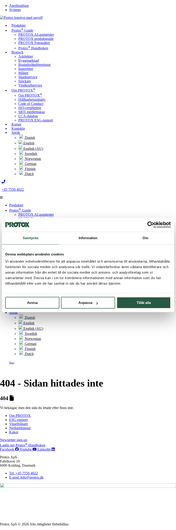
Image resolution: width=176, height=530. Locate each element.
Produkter (18, 25)
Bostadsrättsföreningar (34, 65)
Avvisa (32, 303)
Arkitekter (25, 56)
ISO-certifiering (29, 108)
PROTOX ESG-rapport (35, 120)
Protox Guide (22, 30)
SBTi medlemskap (31, 112)
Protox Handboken (33, 48)
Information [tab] (88, 238)
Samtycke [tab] (30, 238)
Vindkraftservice (30, 85)
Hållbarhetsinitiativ (32, 99)
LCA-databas (28, 116)
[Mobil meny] (1, 197)
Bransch (17, 52)
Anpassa (85, 303)
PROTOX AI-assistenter (36, 34)
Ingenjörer (25, 69)
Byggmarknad (28, 60)
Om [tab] (145, 238)
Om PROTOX (23, 89)
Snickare (24, 81)
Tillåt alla (144, 303)
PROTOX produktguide (36, 39)
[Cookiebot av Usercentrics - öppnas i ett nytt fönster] (151, 224)
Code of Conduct (30, 104)
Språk (15, 133)
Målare (23, 73)
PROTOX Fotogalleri (34, 43)
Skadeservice (27, 77)
